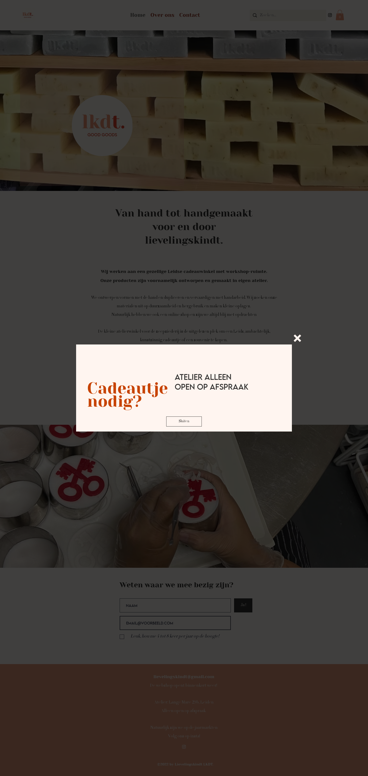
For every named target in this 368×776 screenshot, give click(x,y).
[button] (297, 338)
